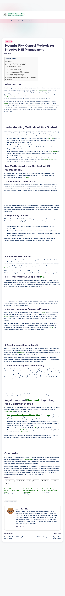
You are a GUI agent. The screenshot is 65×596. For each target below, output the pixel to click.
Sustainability (28, 459)
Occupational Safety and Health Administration (21, 415)
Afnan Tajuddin (21, 509)
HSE (45, 90)
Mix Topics (9, 41)
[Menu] (62, 14)
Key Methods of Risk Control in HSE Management (19, 64)
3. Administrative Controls (15, 69)
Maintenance (8, 268)
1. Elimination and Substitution (15, 66)
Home (3, 20)
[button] (19, 526)
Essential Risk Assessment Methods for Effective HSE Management (30, 490)
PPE (42, 276)
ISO (36, 428)
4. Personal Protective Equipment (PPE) (18, 71)
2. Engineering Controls (14, 68)
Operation (51, 327)
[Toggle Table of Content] (34, 59)
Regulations (21, 352)
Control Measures (53, 151)
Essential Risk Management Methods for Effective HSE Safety (12, 490)
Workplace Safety (9, 96)
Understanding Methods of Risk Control (16, 63)
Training (22, 262)
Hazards (6, 103)
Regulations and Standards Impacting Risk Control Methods (21, 77)
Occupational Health (22, 430)
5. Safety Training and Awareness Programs (19, 72)
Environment (40, 90)
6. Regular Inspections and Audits (16, 74)
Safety (41, 105)
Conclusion (9, 79)
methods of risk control (11, 501)
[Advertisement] (32, 5)
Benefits (27, 177)
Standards (33, 400)
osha (48, 415)
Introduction (9, 61)
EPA (29, 421)
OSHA (38, 415)
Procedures (7, 316)
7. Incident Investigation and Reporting (18, 75)
